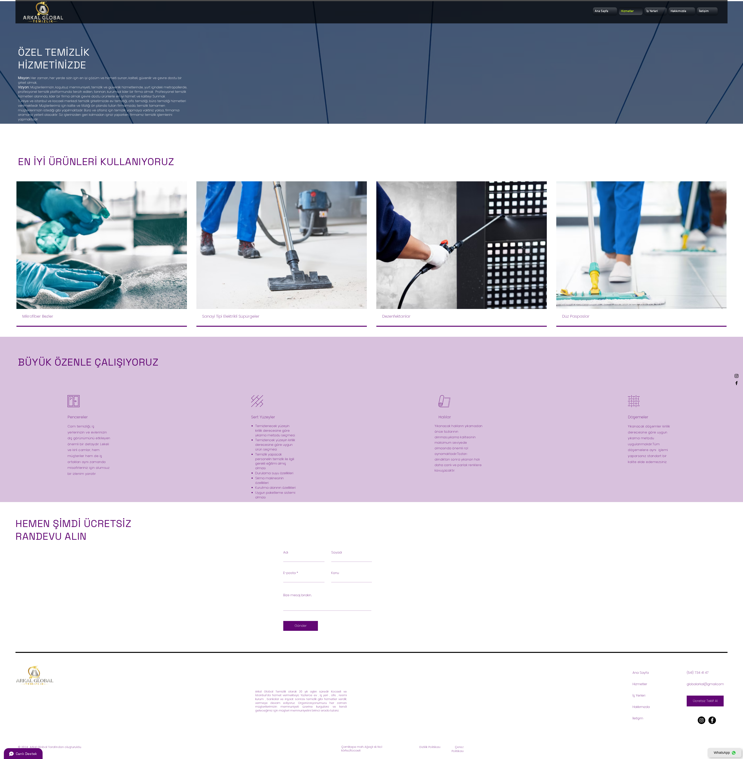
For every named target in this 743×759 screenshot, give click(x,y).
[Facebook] (736, 383)
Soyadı (336, 552)
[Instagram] (736, 376)
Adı (285, 552)
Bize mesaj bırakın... (297, 595)
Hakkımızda (641, 706)
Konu (335, 573)
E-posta (289, 573)
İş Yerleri (639, 695)
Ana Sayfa (641, 672)
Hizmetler (640, 684)
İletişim (638, 718)
